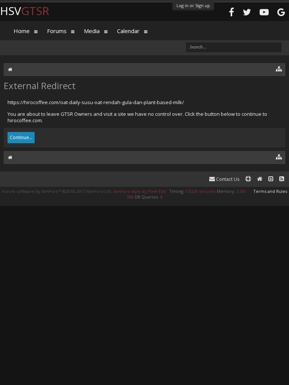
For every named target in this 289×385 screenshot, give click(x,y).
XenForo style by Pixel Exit (139, 191)
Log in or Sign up (193, 5)
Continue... (21, 137)
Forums (57, 31)
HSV (24, 10)
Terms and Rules (270, 191)
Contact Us (227, 179)
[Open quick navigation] (279, 68)
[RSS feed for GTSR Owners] (281, 179)
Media (92, 31)
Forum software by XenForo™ (57, 191)
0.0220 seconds (201, 191)
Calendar (128, 31)
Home (22, 31)
